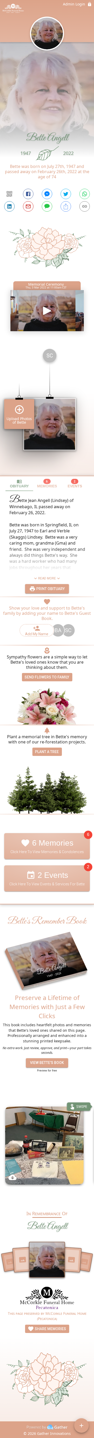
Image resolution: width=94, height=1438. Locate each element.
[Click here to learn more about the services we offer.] (47, 1298)
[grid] (47, 410)
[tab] (19, 483)
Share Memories (50, 1329)
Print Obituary (50, 589)
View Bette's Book (47, 1063)
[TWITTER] (66, 194)
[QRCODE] (9, 194)
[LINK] (84, 206)
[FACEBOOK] (28, 194)
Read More (47, 578)
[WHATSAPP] (84, 194)
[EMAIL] (28, 206)
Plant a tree (47, 752)
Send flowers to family (47, 677)
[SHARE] (66, 206)
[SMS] (47, 206)
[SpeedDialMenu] (81, 1425)
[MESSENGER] (47, 194)
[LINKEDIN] (9, 206)
